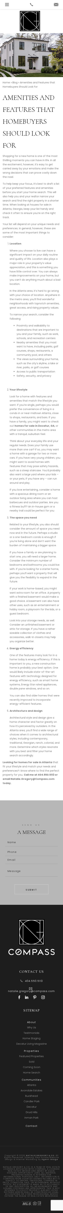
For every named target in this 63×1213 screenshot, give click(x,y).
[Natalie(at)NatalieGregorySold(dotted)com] (56, 5)
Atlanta (31, 1085)
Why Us (31, 1027)
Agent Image (49, 1159)
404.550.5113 (46, 774)
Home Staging (31, 1038)
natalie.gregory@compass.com (31, 991)
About (31, 1022)
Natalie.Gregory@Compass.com (32, 779)
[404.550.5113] (31, 4)
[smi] (19, 998)
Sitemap (29, 1157)
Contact (32, 1126)
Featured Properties (31, 1056)
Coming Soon (31, 1067)
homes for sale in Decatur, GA (34, 426)
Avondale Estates (31, 1090)
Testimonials (31, 1033)
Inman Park (31, 1117)
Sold (31, 1061)
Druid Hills (31, 1112)
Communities (31, 1080)
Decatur (32, 1107)
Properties (31, 1051)
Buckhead (31, 1096)
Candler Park (32, 1101)
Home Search (31, 1072)
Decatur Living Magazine (31, 1044)
